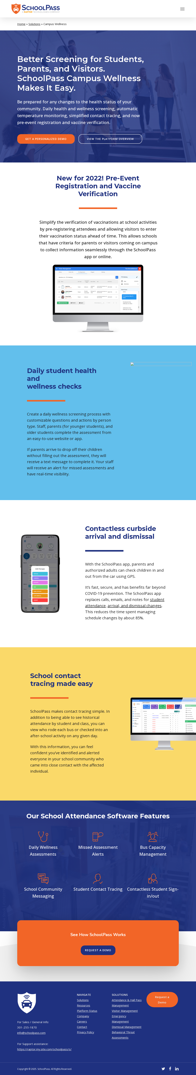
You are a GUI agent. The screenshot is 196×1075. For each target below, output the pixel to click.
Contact (82, 1027)
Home (21, 24)
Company (83, 1016)
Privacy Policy (85, 1032)
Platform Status (87, 1011)
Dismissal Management (126, 1027)
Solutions (34, 24)
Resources (83, 1005)
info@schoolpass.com (31, 1033)
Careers (82, 1021)
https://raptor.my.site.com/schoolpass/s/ (44, 1049)
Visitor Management (125, 1011)
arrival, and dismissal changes (135, 605)
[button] (182, 8)
